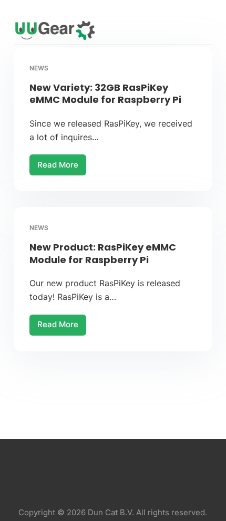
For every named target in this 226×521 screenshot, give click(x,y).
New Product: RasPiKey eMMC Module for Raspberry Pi (102, 253)
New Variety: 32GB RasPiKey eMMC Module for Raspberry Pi (105, 93)
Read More (61, 167)
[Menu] (207, 30)
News (38, 68)
